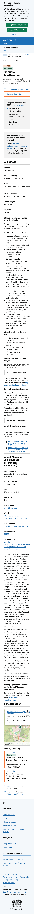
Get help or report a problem (13, 859)
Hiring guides (7, 847)
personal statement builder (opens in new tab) (17, 146)
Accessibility (25, 877)
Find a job (6, 818)
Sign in (5, 43)
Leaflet (7, 743)
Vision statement (9, 882)
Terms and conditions (10, 877)
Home (5, 61)
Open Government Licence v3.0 (14, 892)
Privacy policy (15, 874)
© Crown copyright (17, 909)
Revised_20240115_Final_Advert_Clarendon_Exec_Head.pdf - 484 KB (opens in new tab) (18, 449)
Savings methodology (10, 880)
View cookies (17, 34)
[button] (20, 727)
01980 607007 (9, 534)
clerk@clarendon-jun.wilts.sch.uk (16, 526)
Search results (13, 61)
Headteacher (11, 752)
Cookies (6, 874)
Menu (5, 51)
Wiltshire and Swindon (15, 794)
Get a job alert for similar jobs (18, 89)
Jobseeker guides (9, 822)
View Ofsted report (11, 508)
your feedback (26, 55)
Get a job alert (12, 786)
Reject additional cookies (17, 30)
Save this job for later (15, 94)
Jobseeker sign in (9, 815)
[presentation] (17, 727)
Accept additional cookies (17, 25)
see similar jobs (18, 105)
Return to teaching (10, 826)
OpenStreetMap (19, 743)
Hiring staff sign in (9, 844)
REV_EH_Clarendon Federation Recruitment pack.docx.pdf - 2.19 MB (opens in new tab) (18, 443)
